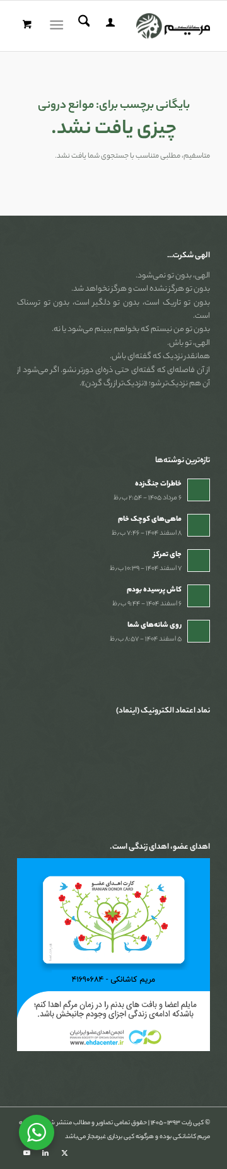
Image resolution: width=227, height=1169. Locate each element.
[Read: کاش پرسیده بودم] (198, 595)
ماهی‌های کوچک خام (150, 519)
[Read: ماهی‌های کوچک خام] (198, 525)
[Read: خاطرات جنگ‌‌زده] (198, 490)
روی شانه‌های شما (154, 625)
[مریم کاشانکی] (132, 26)
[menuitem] (108, 26)
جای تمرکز (167, 555)
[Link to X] (64, 1153)
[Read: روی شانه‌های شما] (198, 631)
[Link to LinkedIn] (45, 1153)
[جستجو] (82, 26)
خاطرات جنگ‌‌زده (158, 484)
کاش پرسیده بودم (154, 590)
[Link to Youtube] (26, 1153)
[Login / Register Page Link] (108, 26)
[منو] (59, 26)
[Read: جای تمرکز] (198, 560)
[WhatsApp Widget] (36, 1132)
